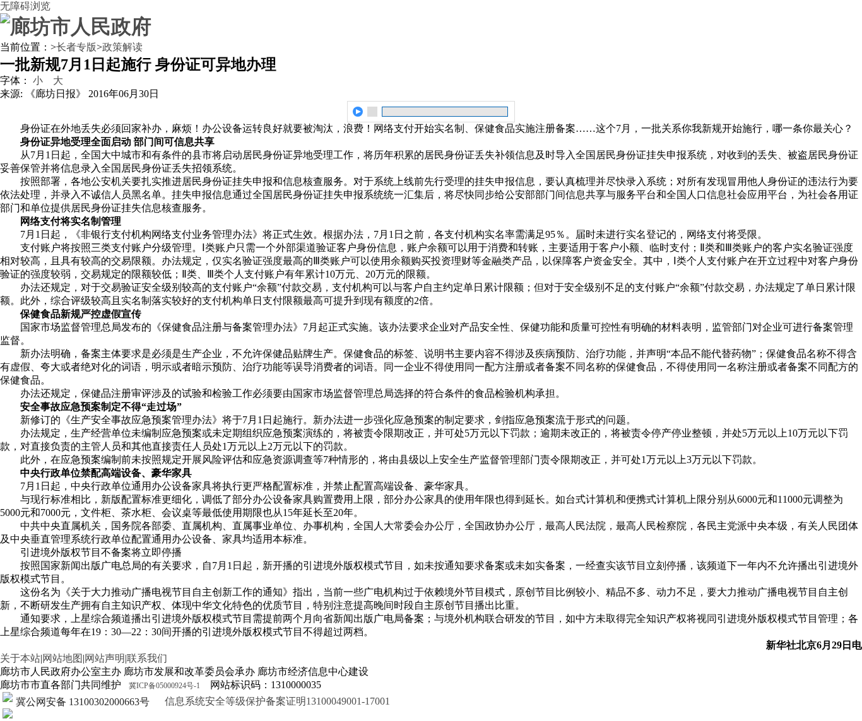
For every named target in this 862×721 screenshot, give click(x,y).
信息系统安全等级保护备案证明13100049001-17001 (276, 701)
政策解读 (122, 47)
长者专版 (76, 47)
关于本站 (20, 658)
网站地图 (62, 658)
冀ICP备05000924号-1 (164, 685)
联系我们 (147, 658)
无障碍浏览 (25, 6)
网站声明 (105, 658)
